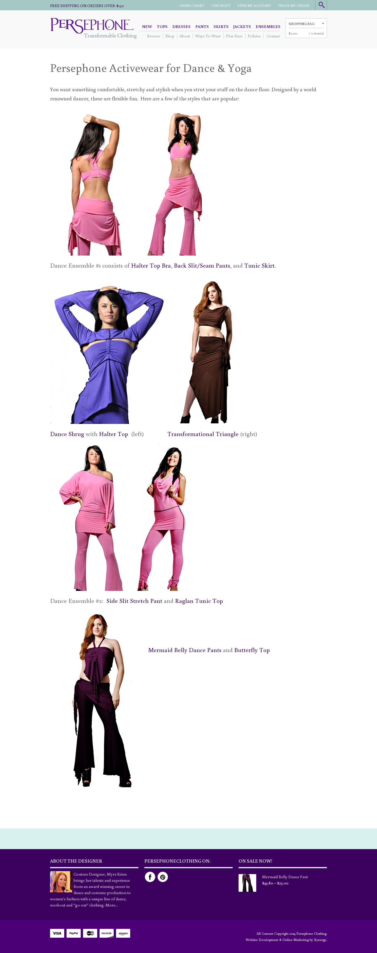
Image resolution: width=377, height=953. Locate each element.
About (184, 36)
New (147, 26)
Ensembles (268, 26)
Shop (169, 36)
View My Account (254, 5)
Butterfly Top (252, 650)
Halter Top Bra (151, 265)
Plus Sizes (234, 36)
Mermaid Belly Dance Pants (184, 650)
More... (111, 905)
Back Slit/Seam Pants (202, 265)
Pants (202, 26)
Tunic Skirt (259, 265)
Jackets (242, 26)
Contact (273, 36)
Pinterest (162, 877)
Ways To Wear (208, 36)
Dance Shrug (67, 434)
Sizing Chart (192, 5)
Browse (153, 36)
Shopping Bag (302, 23)
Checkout (221, 5)
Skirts (221, 26)
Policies (254, 36)
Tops (162, 26)
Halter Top (113, 434)
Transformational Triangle (203, 434)
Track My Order (293, 5)
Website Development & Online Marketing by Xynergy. (286, 939)
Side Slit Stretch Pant (134, 600)
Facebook (150, 877)
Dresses (181, 26)
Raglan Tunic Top (199, 600)
